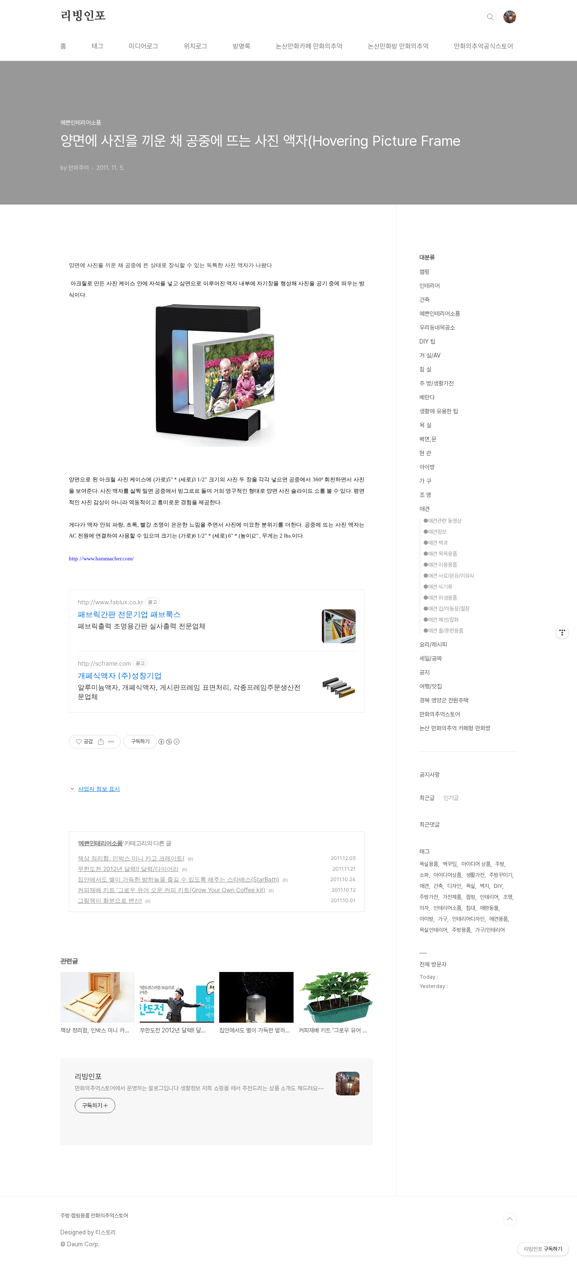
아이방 (427, 467)
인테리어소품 (447, 908)
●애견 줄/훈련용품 (443, 631)
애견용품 (498, 919)
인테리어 (429, 285)
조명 (507, 897)
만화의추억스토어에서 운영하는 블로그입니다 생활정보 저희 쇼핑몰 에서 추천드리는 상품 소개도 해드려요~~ (199, 1088)
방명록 (241, 46)
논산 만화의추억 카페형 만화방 (454, 728)
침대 (470, 908)
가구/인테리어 (490, 930)
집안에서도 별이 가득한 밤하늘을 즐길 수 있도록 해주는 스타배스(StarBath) (178, 879)
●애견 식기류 (437, 587)
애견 (424, 508)
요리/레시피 (433, 644)
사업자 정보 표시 (99, 788)
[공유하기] (100, 741)
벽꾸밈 (450, 864)
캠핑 (424, 271)
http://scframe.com (104, 663)
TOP (510, 1219)
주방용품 (461, 930)
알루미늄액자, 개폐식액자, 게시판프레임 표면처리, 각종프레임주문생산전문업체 (189, 692)
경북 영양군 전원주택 (443, 700)
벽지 (484, 886)
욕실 (470, 886)
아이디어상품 (447, 875)
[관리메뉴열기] (562, 632)
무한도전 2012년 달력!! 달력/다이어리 (128, 868)
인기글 (451, 797)
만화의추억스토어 (439, 714)
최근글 (427, 797)
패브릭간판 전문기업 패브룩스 (129, 614)
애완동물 (489, 908)
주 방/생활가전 (436, 383)
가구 (442, 919)
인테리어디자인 (468, 919)
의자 (424, 908)
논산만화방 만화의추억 (398, 46)
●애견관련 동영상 (442, 521)
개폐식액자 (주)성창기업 (120, 675)
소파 (424, 875)
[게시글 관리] (111, 741)
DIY (498, 886)
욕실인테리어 (433, 930)
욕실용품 (428, 864)
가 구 (425, 481)
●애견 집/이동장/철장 (446, 609)
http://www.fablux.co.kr (110, 602)
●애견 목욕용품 (440, 554)
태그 (97, 46)
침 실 (425, 369)
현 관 (425, 453)
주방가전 (428, 897)
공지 (424, 672)
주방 (499, 864)
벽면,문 (427, 439)
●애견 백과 (435, 543)
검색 (490, 17)
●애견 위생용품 (440, 598)
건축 (424, 299)
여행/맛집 (430, 686)
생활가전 (475, 875)
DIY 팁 (427, 341)
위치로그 (195, 46)
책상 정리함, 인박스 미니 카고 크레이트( (131, 858)
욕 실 (425, 425)
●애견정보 (434, 532)
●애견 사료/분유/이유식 (448, 576)
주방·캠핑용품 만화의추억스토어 (94, 1215)
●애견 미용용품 (440, 565)
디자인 (454, 886)
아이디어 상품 (475, 864)
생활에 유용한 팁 (438, 411)
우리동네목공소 (437, 327)
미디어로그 (143, 46)
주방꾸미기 (500, 875)
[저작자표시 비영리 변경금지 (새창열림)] (168, 741)
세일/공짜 (430, 658)
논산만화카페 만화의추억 (309, 46)
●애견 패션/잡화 (441, 620)
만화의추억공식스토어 (483, 46)
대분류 (427, 257)
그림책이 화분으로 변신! (110, 900)
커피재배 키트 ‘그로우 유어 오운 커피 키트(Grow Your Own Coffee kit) (171, 889)
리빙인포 (83, 16)
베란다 (427, 397)
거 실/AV (430, 355)
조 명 (425, 494)
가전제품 (452, 897)
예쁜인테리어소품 (100, 842)
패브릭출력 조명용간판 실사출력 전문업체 (142, 626)
